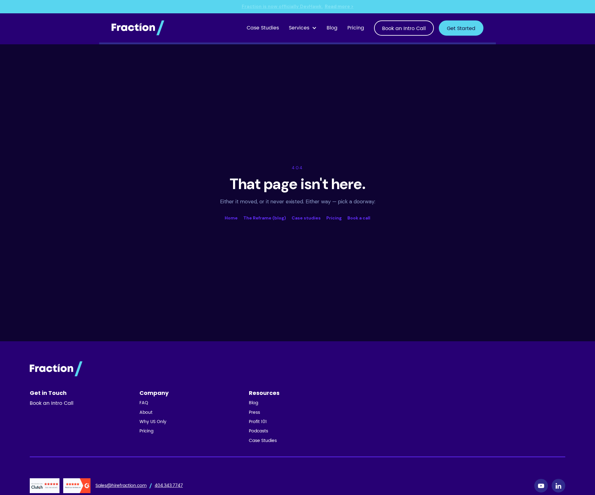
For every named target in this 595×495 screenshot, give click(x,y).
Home (231, 218)
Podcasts (258, 431)
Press (254, 412)
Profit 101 (258, 421)
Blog (332, 28)
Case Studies (263, 28)
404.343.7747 (169, 485)
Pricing (355, 28)
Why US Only (152, 421)
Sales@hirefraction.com (121, 485)
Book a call (358, 218)
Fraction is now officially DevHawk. (298, 6)
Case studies (306, 218)
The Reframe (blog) (264, 218)
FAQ (143, 403)
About (145, 412)
